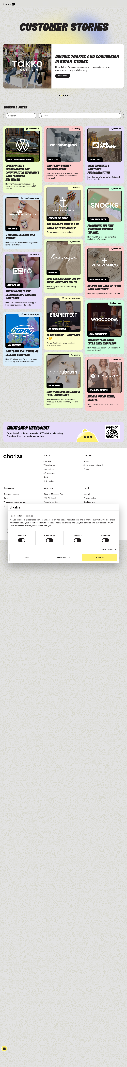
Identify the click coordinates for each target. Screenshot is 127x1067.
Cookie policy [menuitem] (89, 502)
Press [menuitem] (86, 469)
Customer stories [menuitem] (11, 494)
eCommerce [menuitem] (49, 473)
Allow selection (63, 557)
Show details (107, 549)
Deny (27, 557)
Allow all (100, 557)
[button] (59, 95)
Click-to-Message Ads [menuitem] (53, 494)
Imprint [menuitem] (86, 494)
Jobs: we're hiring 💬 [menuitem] (93, 465)
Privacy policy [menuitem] (89, 498)
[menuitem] (48, 461)
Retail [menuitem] (46, 477)
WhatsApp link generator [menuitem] (14, 502)
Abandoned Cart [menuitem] (51, 502)
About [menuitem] (86, 461)
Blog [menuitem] (5, 498)
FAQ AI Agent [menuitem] (50, 498)
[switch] (49, 540)
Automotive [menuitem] (49, 481)
